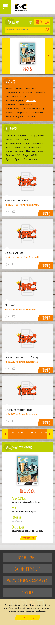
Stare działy (36, 112)
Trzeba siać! (18, 521)
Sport (9, 159)
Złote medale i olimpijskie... (25, 511)
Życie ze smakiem (16, 200)
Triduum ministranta (19, 409)
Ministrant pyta (14, 100)
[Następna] (50, 434)
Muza (17, 147)
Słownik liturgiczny (33, 108)
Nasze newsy (25, 104)
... (27, 435)
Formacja (31, 88)
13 (17, 432)
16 (31, 432)
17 (36, 432)
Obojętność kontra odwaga (22, 357)
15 (27, 432)
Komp (27, 139)
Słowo (9, 112)
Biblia (9, 88)
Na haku (31, 100)
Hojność (10, 305)
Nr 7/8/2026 (27, 490)
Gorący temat (13, 92)
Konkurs (27, 92)
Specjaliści (21, 112)
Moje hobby (39, 143)
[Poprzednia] (5, 434)
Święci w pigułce (14, 116)
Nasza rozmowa (32, 147)
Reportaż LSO (13, 155)
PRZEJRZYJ (28, 538)
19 (45, 432)
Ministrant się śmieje (17, 143)
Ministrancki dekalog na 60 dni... (27, 531)
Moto (8, 147)
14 (22, 432)
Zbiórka (30, 116)
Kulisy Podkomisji (16, 96)
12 (13, 432)
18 (41, 432)
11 (8, 432)
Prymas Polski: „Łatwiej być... (26, 502)
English (22, 135)
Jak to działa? (13, 139)
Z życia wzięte (14, 252)
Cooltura (10, 135)
